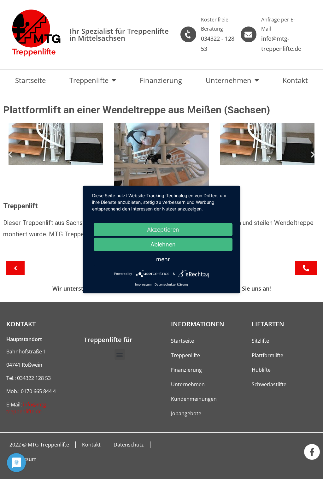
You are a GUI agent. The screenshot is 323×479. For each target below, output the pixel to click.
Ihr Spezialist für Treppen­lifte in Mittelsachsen (119, 34)
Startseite (30, 80)
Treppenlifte (89, 80)
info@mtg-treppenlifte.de (27, 408)
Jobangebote (186, 413)
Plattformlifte (267, 355)
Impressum (143, 284)
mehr (163, 259)
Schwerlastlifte (269, 384)
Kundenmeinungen (194, 398)
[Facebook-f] (312, 452)
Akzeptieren (163, 229)
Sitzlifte (260, 340)
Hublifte (261, 369)
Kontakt (295, 80)
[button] (10, 154)
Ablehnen (163, 244)
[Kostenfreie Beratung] (188, 34)
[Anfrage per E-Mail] (248, 34)
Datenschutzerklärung (171, 284)
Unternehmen (228, 80)
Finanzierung (161, 80)
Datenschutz (129, 444)
